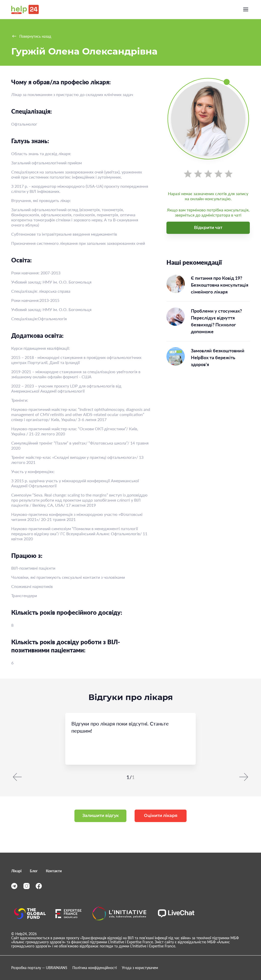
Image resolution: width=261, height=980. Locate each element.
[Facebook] (39, 886)
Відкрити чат (208, 227)
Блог (34, 871)
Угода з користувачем (140, 968)
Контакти (54, 871)
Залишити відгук (100, 815)
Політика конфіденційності (94, 968)
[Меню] (246, 9)
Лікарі (16, 871)
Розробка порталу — (39, 968)
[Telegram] (14, 886)
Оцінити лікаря (160, 815)
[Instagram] (26, 886)
